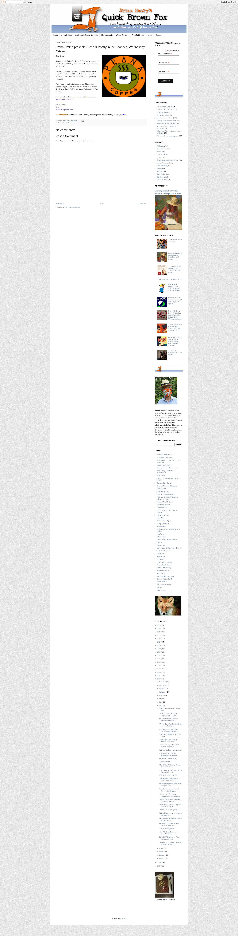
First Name (163, 62)
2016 (159, 659)
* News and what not (68, 123)
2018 (159, 652)
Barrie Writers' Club (163, 465)
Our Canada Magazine (166, 828)
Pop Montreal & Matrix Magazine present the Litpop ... (170, 805)
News (150, 35)
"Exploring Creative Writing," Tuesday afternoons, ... (168, 740)
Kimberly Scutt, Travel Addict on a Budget (168, 530)
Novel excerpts (162, 165)
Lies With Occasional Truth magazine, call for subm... (168, 714)
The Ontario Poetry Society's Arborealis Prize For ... (168, 720)
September (163, 692)
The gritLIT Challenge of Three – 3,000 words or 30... (170, 838)
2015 (159, 662)
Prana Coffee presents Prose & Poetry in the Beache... (169, 790)
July (160, 698)
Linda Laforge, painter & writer (167, 539)
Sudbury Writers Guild (164, 579)
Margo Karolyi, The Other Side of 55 (169, 548)
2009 (159, 862)
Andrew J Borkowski (164, 454)
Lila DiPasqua (161, 537)
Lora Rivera (161, 545)
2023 (159, 635)
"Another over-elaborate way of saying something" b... (169, 779)
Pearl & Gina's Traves (164, 565)
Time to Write (161, 590)
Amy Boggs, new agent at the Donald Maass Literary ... (168, 730)
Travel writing (161, 177)
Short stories (161, 174)
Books (159, 151)
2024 (159, 632)
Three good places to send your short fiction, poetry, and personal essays (175, 327)
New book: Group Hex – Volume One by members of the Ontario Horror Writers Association (174, 315)
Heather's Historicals (163, 504)
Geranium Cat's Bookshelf (165, 494)
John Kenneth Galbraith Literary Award (169, 709)
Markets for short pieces (165, 118)
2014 (159, 665)
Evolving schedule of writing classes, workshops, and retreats (168, 192)
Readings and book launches (166, 123)
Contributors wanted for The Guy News (170, 735)
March (161, 851)
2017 (159, 655)
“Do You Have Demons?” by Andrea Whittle (175, 353)
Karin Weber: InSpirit (164, 521)
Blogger (122, 918)
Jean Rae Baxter (162, 507)
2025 (159, 628)
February (162, 855)
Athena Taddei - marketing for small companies (168, 461)
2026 (159, 625)
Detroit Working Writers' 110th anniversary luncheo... (169, 746)
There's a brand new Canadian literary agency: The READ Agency (174, 269)
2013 (159, 669)
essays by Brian (162, 180)
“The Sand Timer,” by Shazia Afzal (169, 279)
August (161, 695)
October (162, 688)
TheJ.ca (159, 587)
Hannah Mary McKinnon (165, 502)
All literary (160, 146)
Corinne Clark (161, 488)
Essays (159, 157)
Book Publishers (138, 35)
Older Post (142, 203)
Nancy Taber (161, 554)
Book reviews (161, 149)
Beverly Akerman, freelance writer (168, 468)
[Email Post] (82, 120)
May (161, 705)
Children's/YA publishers (165, 109)
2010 (159, 679)
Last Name (163, 71)
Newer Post (60, 203)
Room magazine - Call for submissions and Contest (168, 754)
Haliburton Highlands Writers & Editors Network (167, 498)
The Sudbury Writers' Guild (168, 758)
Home (55, 35)
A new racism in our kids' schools (175, 240)
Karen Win (160, 518)
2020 (159, 645)
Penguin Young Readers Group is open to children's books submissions (174, 287)
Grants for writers (163, 112)
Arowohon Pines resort (164, 457)
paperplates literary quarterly (168, 775)
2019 (159, 648)
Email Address (165, 53)
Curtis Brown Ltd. (165, 761)
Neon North (161, 556)
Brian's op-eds (161, 475)
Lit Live (159, 542)
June (161, 702)
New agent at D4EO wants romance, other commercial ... (169, 795)
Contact (158, 35)
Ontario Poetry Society (164, 562)
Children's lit (161, 154)
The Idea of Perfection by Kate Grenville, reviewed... (169, 824)
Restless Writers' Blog (164, 567)
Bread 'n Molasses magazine (168, 809)
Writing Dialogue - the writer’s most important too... (170, 814)
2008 (159, 866)
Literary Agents (107, 35)
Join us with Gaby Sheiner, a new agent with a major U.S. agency (175, 301)
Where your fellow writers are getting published (169, 132)
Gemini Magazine (162, 491)
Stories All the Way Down (165, 576)
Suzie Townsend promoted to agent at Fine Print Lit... (170, 819)
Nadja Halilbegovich (163, 551)
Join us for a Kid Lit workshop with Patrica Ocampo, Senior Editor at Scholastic (174, 341)
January (162, 858)
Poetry (159, 168)
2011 (159, 675)
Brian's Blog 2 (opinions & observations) (166, 471)
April (161, 848)
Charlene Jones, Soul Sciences (167, 486)
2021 (159, 642)
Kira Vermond (161, 534)
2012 (159, 672)
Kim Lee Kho (161, 526)
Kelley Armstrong (163, 523)
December (162, 682)
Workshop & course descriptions (167, 136)
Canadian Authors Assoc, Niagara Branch (168, 479)
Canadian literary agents (164, 106)
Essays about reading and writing (167, 160)
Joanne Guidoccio (163, 515)
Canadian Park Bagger (164, 483)
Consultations (66, 35)
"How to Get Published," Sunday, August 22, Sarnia (170, 766)
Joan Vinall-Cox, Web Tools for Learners (167, 511)
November (163, 685)
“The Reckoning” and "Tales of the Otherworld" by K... (170, 771)
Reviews (160, 171)
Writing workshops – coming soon (170, 750)
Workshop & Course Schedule (86, 35)
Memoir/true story (163, 163)
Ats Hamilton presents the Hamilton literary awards (170, 784)
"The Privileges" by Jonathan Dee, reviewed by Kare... (170, 725)
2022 (159, 638)
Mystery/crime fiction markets (166, 121)
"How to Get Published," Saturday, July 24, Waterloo (170, 843)
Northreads (160, 559)
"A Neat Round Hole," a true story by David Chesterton (170, 800)
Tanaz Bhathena (162, 581)
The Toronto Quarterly (164, 584)
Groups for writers (163, 115)
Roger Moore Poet (163, 570)
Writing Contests (122, 35)
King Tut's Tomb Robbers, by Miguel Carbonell (168, 833)
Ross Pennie (161, 573)
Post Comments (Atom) (72, 207)
